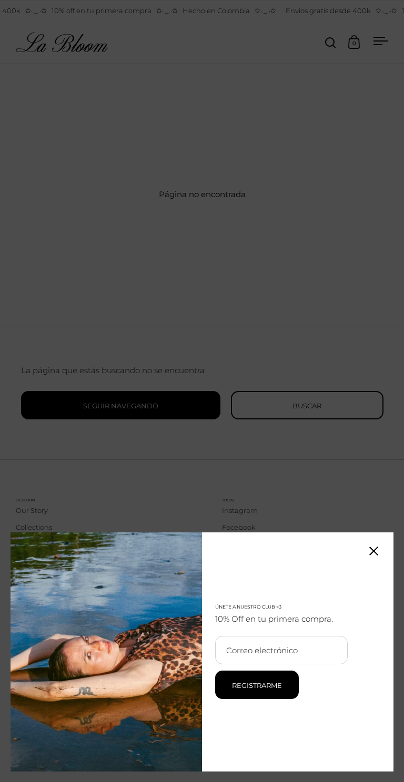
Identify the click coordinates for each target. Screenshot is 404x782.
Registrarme (257, 685)
